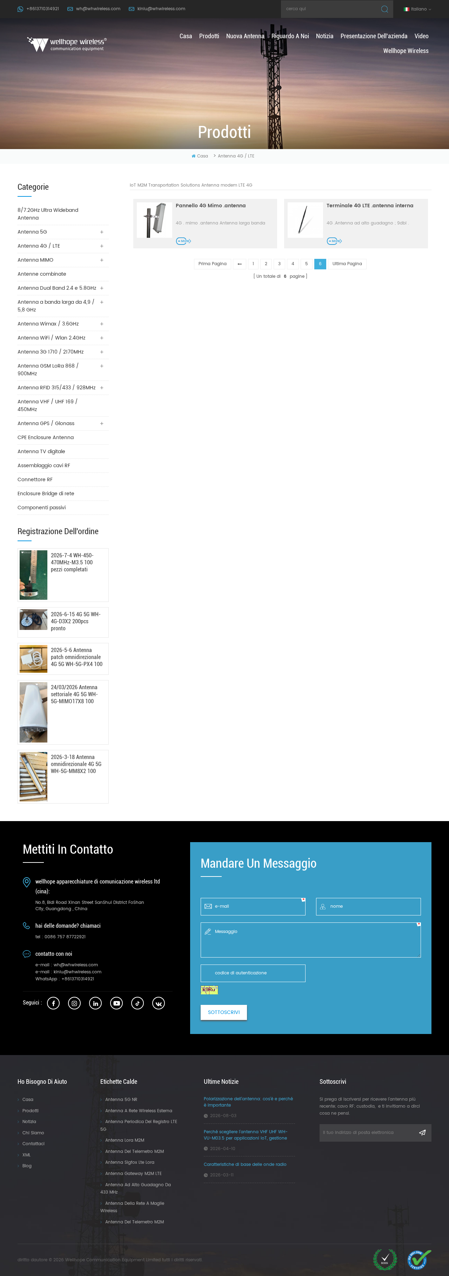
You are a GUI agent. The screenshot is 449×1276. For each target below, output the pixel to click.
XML (26, 1155)
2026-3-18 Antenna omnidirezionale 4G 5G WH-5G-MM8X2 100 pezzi (76, 764)
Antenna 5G (32, 232)
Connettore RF (35, 480)
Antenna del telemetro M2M (134, 1151)
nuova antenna (245, 36)
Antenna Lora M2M (124, 1140)
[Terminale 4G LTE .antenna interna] (305, 220)
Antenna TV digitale (41, 452)
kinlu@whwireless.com (161, 9)
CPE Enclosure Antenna (46, 438)
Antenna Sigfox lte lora (129, 1162)
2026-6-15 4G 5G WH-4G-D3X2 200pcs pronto (76, 621)
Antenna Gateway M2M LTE (133, 1173)
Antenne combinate (42, 274)
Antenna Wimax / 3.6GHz (48, 324)
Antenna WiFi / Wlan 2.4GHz (51, 338)
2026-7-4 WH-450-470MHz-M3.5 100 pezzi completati (72, 562)
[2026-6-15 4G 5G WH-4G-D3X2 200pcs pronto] (33, 619)
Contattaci (33, 1144)
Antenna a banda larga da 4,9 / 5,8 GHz (56, 306)
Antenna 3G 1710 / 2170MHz (50, 352)
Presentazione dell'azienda (374, 36)
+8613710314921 (42, 9)
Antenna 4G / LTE (236, 156)
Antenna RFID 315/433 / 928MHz (56, 388)
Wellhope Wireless (406, 50)
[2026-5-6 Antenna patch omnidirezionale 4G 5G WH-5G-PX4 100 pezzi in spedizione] (33, 659)
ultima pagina (347, 264)
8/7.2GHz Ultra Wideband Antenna (48, 214)
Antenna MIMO (35, 260)
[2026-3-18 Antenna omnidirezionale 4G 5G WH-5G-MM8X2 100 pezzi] (33, 776)
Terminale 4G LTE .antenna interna (370, 206)
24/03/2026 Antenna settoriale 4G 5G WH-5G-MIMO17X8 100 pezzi (74, 694)
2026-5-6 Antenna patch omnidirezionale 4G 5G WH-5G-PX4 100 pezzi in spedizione (76, 657)
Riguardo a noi (290, 36)
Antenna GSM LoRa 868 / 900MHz (48, 370)
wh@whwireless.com (98, 9)
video (422, 36)
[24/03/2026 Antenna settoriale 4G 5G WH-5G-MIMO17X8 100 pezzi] (33, 712)
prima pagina (213, 264)
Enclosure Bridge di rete (46, 494)
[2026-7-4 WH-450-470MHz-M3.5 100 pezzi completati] (33, 575)
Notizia (29, 1122)
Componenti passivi (42, 508)
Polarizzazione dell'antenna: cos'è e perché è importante (248, 1102)
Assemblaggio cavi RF (44, 466)
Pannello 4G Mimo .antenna (211, 206)
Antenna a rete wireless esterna (138, 1111)
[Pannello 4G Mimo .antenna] (154, 220)
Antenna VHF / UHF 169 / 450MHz (48, 406)
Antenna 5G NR (121, 1099)
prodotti (209, 36)
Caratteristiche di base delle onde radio (245, 1165)
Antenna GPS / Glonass (46, 423)
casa (186, 36)
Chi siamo (33, 1133)
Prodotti (30, 1111)
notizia (325, 36)
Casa (27, 1099)
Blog (27, 1166)
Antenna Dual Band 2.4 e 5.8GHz (57, 288)
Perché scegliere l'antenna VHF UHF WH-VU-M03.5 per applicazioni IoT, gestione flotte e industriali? (246, 1135)
